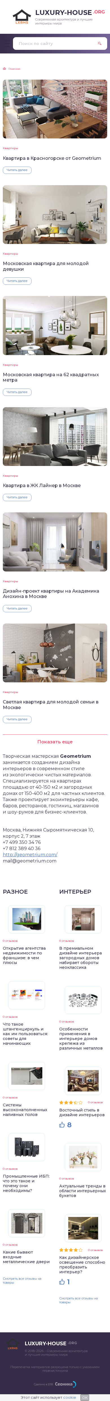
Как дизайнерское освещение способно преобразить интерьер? (82, 1264)
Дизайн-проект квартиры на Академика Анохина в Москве (51, 593)
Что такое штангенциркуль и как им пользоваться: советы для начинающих (25, 1034)
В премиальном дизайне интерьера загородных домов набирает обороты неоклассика (80, 958)
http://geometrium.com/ (30, 854)
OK (84, 1397)
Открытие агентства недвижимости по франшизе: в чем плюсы (24, 955)
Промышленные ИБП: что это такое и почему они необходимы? (26, 1183)
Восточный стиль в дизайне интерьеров (82, 1112)
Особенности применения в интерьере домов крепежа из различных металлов (81, 1038)
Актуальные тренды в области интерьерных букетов (82, 1190)
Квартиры (10, 148)
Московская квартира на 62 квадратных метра (51, 377)
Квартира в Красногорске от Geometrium (52, 158)
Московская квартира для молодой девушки (46, 266)
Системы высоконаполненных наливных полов (25, 1109)
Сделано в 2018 (43, 1384)
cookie (69, 1397)
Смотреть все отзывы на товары (22, 1280)
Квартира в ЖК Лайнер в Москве (42, 485)
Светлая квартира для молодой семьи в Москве (50, 704)
